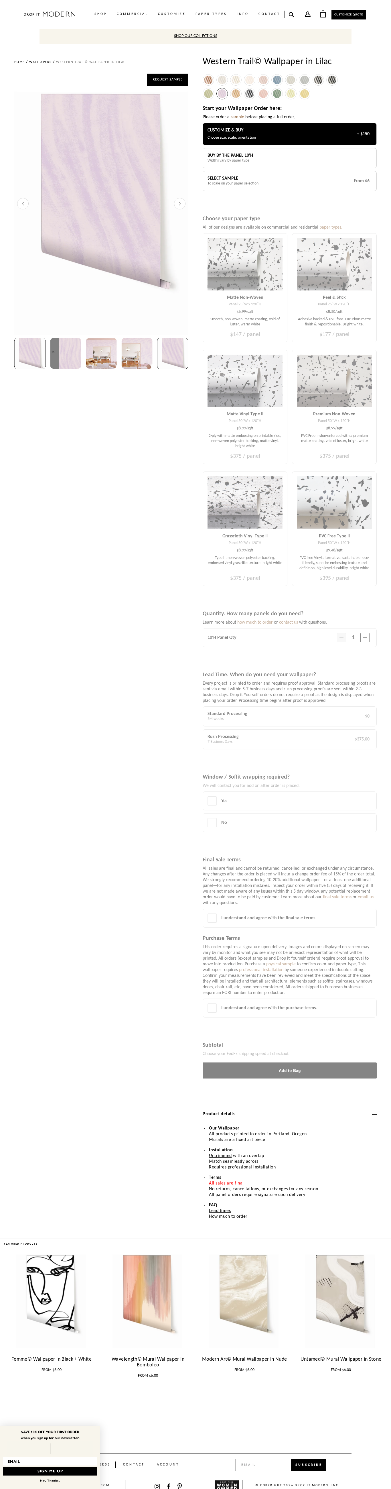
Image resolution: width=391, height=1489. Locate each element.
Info (243, 14)
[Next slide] (179, 203)
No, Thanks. (50, 1480)
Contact (269, 14)
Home (19, 62)
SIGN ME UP (50, 1471)
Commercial (132, 14)
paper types (211, 14)
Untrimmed (220, 1156)
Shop (100, 14)
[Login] (308, 15)
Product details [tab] (219, 1114)
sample (237, 117)
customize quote (348, 14)
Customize (172, 14)
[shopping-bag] (323, 13)
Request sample (168, 79)
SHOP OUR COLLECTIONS (195, 36)
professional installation (252, 1167)
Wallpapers (40, 62)
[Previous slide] (23, 203)
